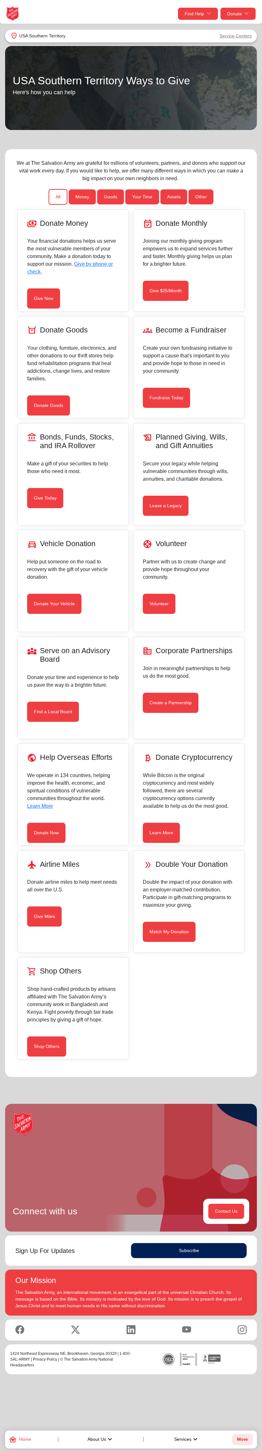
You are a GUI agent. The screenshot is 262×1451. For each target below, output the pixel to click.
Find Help (194, 13)
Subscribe (189, 1250)
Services (186, 1439)
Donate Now (46, 832)
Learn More (40, 806)
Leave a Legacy (166, 505)
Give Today (45, 497)
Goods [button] (110, 196)
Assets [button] (174, 196)
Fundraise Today (166, 397)
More (242, 1439)
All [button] (58, 196)
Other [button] (201, 196)
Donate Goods (48, 405)
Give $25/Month (166, 290)
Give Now (43, 298)
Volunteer (159, 603)
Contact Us (226, 1211)
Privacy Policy (45, 1359)
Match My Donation (169, 931)
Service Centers (236, 35)
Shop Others (46, 1046)
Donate (234, 13)
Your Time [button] (142, 196)
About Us (101, 1439)
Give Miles (44, 916)
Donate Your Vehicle (54, 603)
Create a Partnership (171, 702)
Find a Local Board (53, 711)
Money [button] (82, 196)
